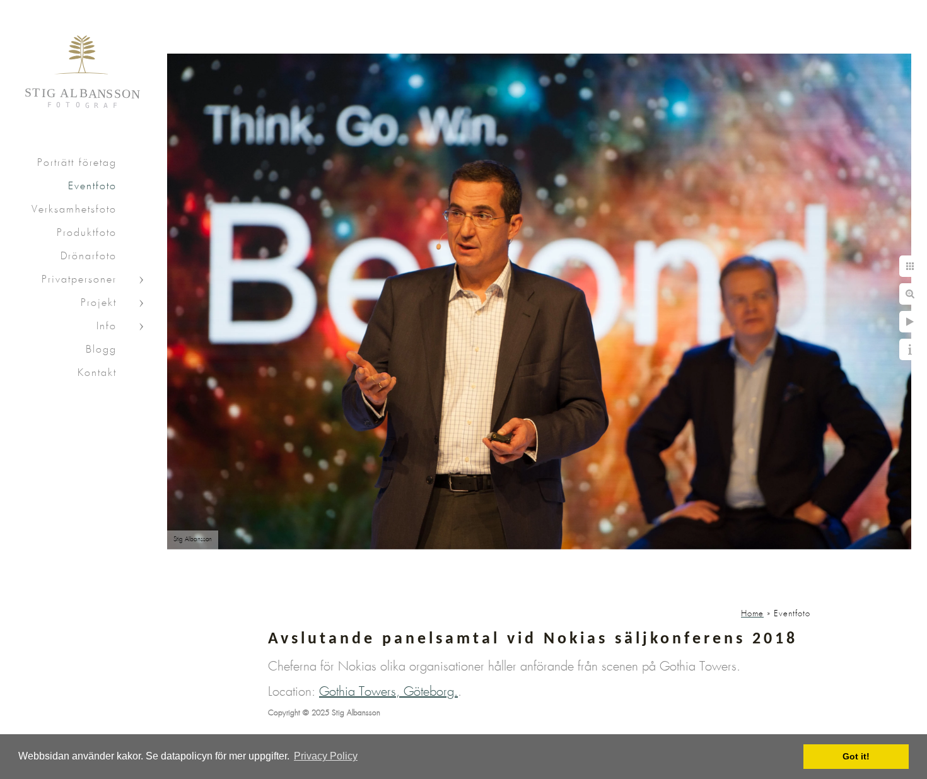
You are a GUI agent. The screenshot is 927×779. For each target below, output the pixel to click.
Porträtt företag (77, 163)
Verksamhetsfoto (74, 209)
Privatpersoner (79, 279)
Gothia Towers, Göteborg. (388, 692)
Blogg (101, 349)
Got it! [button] (856, 756)
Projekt (99, 303)
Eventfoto (92, 186)
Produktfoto (87, 233)
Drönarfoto (89, 256)
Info (106, 326)
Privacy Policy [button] (326, 756)
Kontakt (97, 373)
